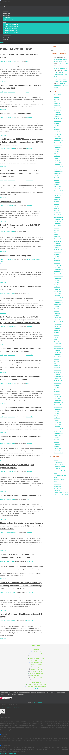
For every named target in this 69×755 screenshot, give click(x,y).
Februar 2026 (57, 108)
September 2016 (58, 354)
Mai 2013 (56, 442)
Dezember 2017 (58, 322)
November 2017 (58, 324)
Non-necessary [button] (4, 743)
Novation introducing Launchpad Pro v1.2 (16, 113)
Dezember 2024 (58, 138)
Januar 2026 (57, 110)
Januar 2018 (57, 319)
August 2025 (57, 121)
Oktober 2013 (58, 431)
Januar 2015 (57, 398)
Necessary (4, 734)
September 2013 (58, 433)
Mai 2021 (56, 232)
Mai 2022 (56, 206)
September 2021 (58, 223)
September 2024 (58, 145)
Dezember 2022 (58, 191)
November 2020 (58, 245)
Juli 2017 (56, 332)
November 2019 (58, 271)
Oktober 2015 (58, 378)
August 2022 (57, 199)
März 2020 (57, 263)
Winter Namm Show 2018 (61, 495)
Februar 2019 (57, 291)
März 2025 (57, 132)
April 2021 (57, 234)
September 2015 (58, 381)
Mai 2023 (56, 180)
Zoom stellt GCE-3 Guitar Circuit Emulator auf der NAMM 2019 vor (61, 66)
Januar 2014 (57, 424)
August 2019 (57, 278)
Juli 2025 (56, 123)
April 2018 (57, 313)
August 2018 (57, 304)
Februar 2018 (57, 317)
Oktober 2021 (58, 221)
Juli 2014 (56, 411)
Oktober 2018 (58, 300)
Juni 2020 (56, 256)
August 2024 (57, 147)
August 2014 (57, 409)
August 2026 (57, 95)
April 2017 (57, 339)
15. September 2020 (9, 499)
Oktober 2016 (58, 352)
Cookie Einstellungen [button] (7, 707)
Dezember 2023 (58, 164)
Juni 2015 (56, 387)
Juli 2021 (56, 228)
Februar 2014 (57, 422)
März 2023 (57, 184)
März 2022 (57, 210)
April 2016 (57, 365)
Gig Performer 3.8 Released (10, 202)
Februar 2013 (57, 448)
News (27, 61)
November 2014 (58, 402)
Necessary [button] (3, 732)
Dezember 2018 (58, 295)
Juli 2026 (56, 97)
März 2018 (57, 315)
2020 (1, 42)
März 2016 (57, 367)
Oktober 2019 (58, 274)
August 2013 (57, 435)
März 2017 (57, 341)
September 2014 (58, 407)
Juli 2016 (56, 359)
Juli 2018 (56, 306)
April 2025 (57, 129)
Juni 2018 (56, 308)
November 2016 (58, 350)
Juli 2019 (56, 280)
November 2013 (58, 429)
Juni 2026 (56, 99)
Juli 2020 (56, 254)
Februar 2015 (57, 396)
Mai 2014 (56, 415)
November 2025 (58, 114)
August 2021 (57, 225)
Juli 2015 (56, 385)
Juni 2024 (56, 151)
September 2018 (58, 302)
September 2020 (58, 249)
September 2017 (58, 328)
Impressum (57, 468)
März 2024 (57, 158)
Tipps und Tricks (58, 488)
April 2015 (57, 391)
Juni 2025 (56, 125)
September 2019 (58, 276)
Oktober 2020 (58, 247)
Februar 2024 (57, 160)
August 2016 (57, 357)
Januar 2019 (57, 293)
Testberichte (29, 259)
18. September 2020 (9, 326)
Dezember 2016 (58, 348)
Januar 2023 (57, 188)
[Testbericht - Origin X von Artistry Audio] (3, 269)
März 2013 (57, 446)
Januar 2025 (57, 136)
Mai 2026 (56, 101)
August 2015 (57, 383)
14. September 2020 (9, 532)
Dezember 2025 (58, 112)
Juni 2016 (56, 361)
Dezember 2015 (58, 374)
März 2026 (57, 105)
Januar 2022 (57, 215)
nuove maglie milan (59, 79)
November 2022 (58, 193)
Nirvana (34, 702)
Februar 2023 (57, 186)
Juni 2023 (56, 178)
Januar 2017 (57, 346)
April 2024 (57, 156)
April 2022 (57, 208)
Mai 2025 (56, 127)
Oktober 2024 (58, 143)
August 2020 (57, 252)
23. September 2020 (9, 148)
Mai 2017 (56, 337)
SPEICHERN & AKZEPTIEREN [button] (8, 754)
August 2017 (57, 330)
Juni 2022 (56, 204)
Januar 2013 (57, 450)
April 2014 (57, 418)
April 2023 (57, 182)
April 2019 (57, 287)
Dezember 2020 (58, 243)
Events (56, 460)
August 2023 (57, 173)
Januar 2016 (57, 372)
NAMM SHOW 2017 (59, 479)
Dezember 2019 (58, 269)
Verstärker (57, 490)
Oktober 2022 (58, 195)
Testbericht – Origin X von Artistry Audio (15, 255)
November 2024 (58, 140)
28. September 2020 (9, 61)
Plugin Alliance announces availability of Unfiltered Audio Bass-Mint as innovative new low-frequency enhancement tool (19, 173)
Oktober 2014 (58, 405)
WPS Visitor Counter (38, 688)
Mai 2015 (56, 389)
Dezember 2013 (58, 426)
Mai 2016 (56, 363)
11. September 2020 (9, 561)
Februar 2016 (57, 370)
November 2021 (58, 219)
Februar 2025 (57, 134)
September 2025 (58, 119)
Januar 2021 (57, 241)
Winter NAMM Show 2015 (61, 492)
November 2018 (58, 298)
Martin (1, 61)
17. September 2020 (9, 355)
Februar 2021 (57, 239)
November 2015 (58, 376)
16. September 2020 (9, 417)
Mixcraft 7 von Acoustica (60, 81)
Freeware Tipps (58, 464)
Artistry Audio (36, 259)
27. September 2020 (9, 117)
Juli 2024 (56, 149)
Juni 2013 (56, 439)
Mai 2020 (56, 258)
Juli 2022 (56, 202)
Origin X (2, 261)
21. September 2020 (9, 259)
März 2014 (57, 420)
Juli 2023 (56, 175)
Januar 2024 (57, 162)
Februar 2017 (57, 343)
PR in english (29, 117)
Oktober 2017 (58, 326)
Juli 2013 (56, 437)
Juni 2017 (56, 335)
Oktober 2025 (58, 116)
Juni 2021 (56, 230)
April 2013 (57, 444)
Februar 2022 (57, 212)
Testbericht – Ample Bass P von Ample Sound (61, 86)
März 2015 (57, 394)
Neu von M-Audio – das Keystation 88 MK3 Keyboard (20, 495)
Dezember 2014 (58, 400)
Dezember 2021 (58, 217)
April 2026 (57, 103)
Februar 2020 (57, 265)
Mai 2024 (56, 153)
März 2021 (57, 236)
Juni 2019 (56, 282)
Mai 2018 (56, 311)
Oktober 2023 (58, 169)
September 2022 (58, 197)
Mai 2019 (56, 284)
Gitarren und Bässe (59, 466)
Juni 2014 (56, 413)
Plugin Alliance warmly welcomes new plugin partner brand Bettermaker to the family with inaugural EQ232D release (21, 410)
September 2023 (58, 171)
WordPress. (39, 702)
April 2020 (57, 260)
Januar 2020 (57, 267)
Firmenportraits (58, 462)
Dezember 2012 (58, 453)
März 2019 (57, 289)
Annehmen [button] (17, 707)
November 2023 (58, 167)
